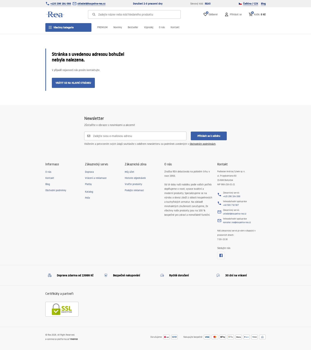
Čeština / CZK (250, 3)
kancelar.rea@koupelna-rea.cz (237, 222)
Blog (263, 3)
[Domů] (55, 14)
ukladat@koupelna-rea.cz (91, 3)
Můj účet (129, 171)
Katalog (89, 191)
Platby (88, 184)
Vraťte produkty (133, 184)
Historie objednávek (135, 178)
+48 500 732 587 (231, 205)
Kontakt (175, 27)
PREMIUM (102, 27)
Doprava (89, 171)
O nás (162, 27)
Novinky (117, 27)
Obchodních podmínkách (203, 143)
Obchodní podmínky (55, 190)
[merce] (74, 339)
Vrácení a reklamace (96, 178)
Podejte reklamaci (134, 190)
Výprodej (148, 27)
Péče (87, 197)
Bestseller (133, 27)
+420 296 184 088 (60, 3)
